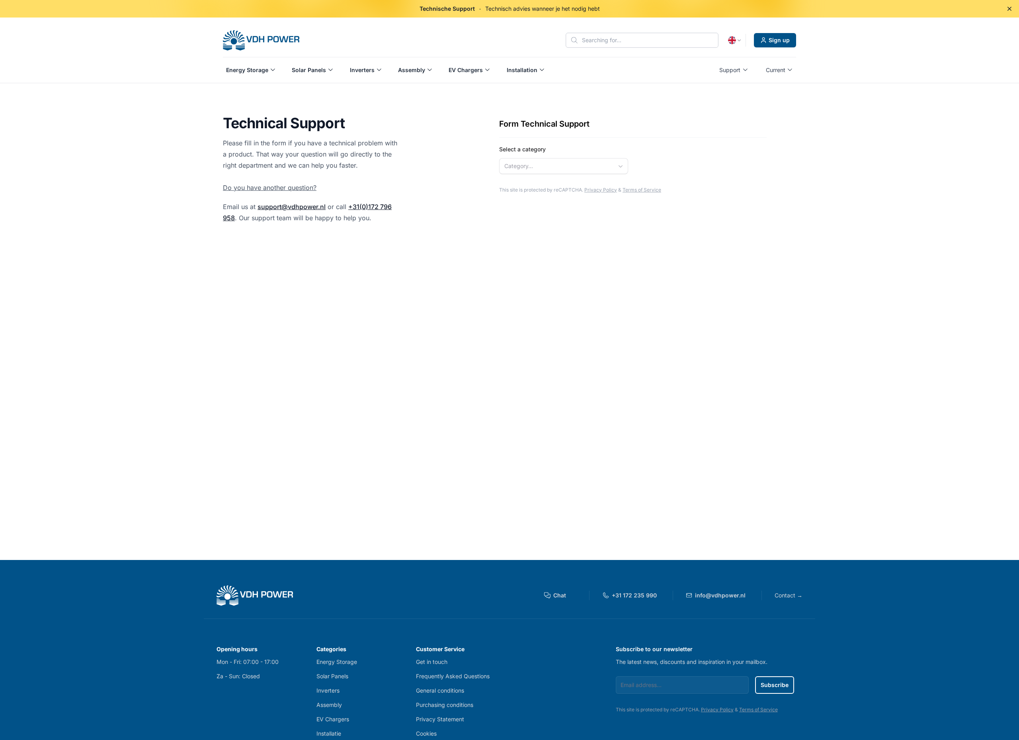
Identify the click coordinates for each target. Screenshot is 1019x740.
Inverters (328, 690)
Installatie (328, 733)
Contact (788, 595)
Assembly (329, 704)
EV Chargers (332, 719)
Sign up (779, 40)
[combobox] (563, 166)
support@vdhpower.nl (292, 207)
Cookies (426, 733)
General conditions (440, 690)
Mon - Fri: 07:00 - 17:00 (248, 661)
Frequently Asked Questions (453, 676)
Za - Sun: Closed (238, 676)
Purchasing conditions (444, 704)
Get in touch (431, 661)
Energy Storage (336, 661)
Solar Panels (332, 676)
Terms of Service (642, 190)
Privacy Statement (440, 719)
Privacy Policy (600, 190)
